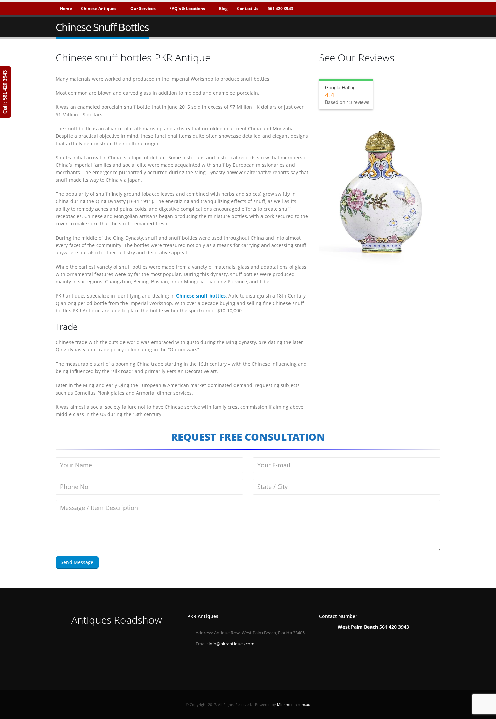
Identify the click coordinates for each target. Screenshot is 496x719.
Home (66, 8)
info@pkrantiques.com (231, 644)
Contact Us (247, 8)
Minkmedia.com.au (293, 704)
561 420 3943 (280, 8)
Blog (223, 8)
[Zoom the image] (116, 641)
